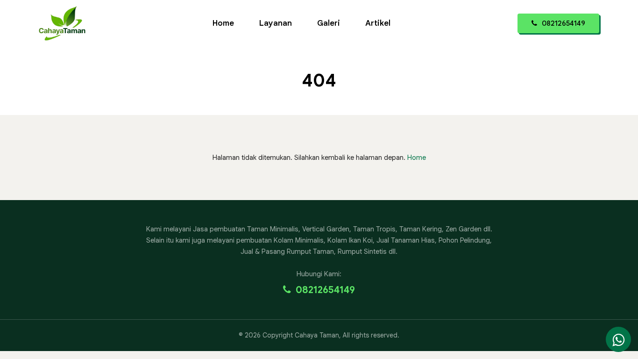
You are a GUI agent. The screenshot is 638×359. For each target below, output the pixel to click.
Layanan (275, 23)
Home (223, 23)
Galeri (328, 23)
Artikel (377, 23)
